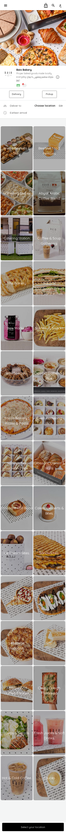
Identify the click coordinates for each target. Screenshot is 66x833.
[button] (33, 77)
